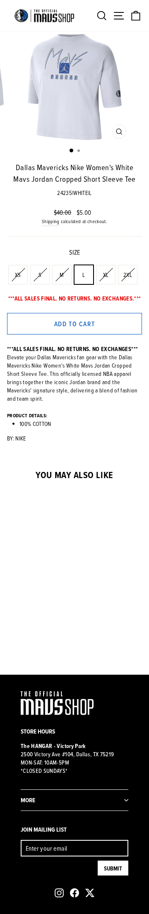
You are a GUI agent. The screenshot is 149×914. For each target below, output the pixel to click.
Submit (113, 868)
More (28, 800)
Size (74, 252)
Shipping (51, 221)
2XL (127, 275)
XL (106, 275)
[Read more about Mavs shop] (44, 15)
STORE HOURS (38, 731)
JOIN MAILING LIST (44, 829)
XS (18, 275)
